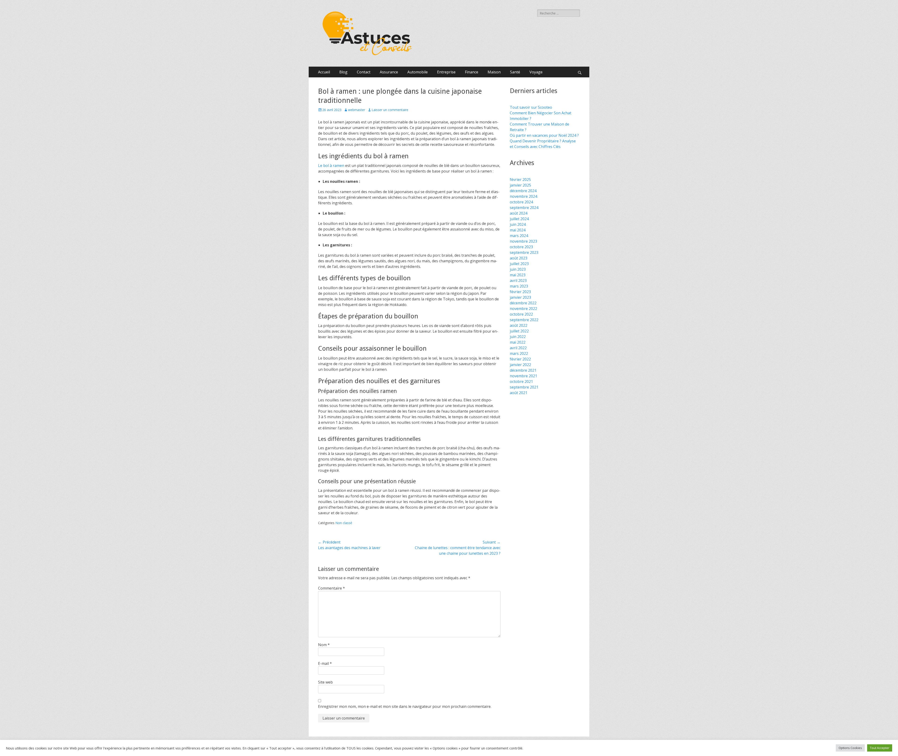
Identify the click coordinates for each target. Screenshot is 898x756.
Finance (471, 72)
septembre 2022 (524, 319)
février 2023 (520, 291)
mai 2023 (517, 274)
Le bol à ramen (331, 165)
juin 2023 (518, 269)
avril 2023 (518, 280)
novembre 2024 (523, 196)
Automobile (417, 72)
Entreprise (446, 72)
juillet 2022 (519, 331)
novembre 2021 (523, 375)
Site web (325, 682)
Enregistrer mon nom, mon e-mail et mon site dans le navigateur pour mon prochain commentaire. (404, 706)
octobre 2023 (521, 246)
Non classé (343, 523)
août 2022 (518, 325)
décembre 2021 (523, 370)
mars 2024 (519, 235)
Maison (494, 72)
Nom (324, 644)
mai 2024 (517, 230)
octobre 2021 (521, 381)
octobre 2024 (521, 202)
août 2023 (518, 258)
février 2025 (520, 179)
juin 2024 (518, 224)
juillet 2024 (519, 218)
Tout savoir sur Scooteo (531, 107)
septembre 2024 (524, 207)
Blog (343, 72)
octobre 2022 (521, 314)
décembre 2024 (523, 190)
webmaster (356, 110)
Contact (363, 72)
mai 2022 (517, 342)
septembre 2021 (524, 387)
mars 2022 (519, 353)
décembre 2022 (523, 303)
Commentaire (331, 588)
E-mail (325, 663)
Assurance (389, 72)
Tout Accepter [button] (879, 748)
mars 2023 (519, 286)
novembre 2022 (523, 308)
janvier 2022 (520, 364)
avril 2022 (518, 347)
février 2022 (520, 359)
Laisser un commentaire (390, 110)
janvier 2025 (520, 185)
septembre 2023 (524, 252)
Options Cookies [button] (850, 748)
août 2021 (518, 392)
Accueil (324, 72)
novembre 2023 (523, 241)
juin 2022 (518, 336)
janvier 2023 (520, 297)
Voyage (536, 72)
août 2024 (518, 213)
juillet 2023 (519, 263)
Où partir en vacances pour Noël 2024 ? (544, 135)
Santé (515, 72)
